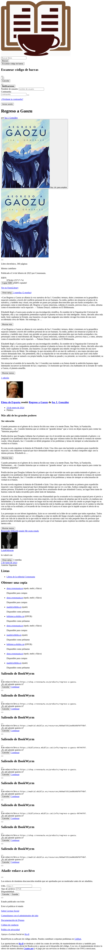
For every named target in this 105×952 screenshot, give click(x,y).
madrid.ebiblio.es (14, 607)
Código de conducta (9, 925)
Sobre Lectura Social (10, 911)
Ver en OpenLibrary (9, 288)
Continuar (15, 687)
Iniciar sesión (7, 104)
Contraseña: (6, 92)
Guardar (15, 894)
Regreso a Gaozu (38, 402)
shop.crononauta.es (15, 588)
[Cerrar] (2, 76)
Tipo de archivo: (8, 889)
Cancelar (5, 81)
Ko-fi (27, 934)
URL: (3, 886)
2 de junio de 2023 (9, 562)
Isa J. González (60, 402)
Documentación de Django (12, 920)
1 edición (5, 378)
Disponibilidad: (7, 891)
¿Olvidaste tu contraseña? (12, 99)
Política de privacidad (10, 929)
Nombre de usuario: (9, 89)
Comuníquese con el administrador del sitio (19, 915)
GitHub (78, 939)
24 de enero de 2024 (15, 407)
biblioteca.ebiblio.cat (15, 616)
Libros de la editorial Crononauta (21, 577)
